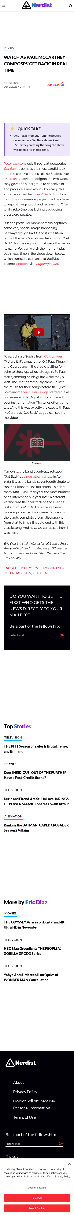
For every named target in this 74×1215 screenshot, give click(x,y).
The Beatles (44, 573)
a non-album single (38, 476)
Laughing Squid (46, 264)
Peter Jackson (17, 573)
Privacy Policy (25, 1091)
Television (13, 737)
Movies (10, 763)
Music (9, 47)
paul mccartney (49, 568)
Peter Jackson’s (15, 163)
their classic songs (34, 392)
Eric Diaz (13, 82)
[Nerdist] (37, 6)
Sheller (21, 264)
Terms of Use (24, 1117)
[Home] (21, 1065)
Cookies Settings (37, 1187)
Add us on (52, 85)
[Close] (69, 1164)
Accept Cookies (37, 1208)
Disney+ (16, 179)
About (18, 1082)
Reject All (37, 1197)
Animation (13, 816)
